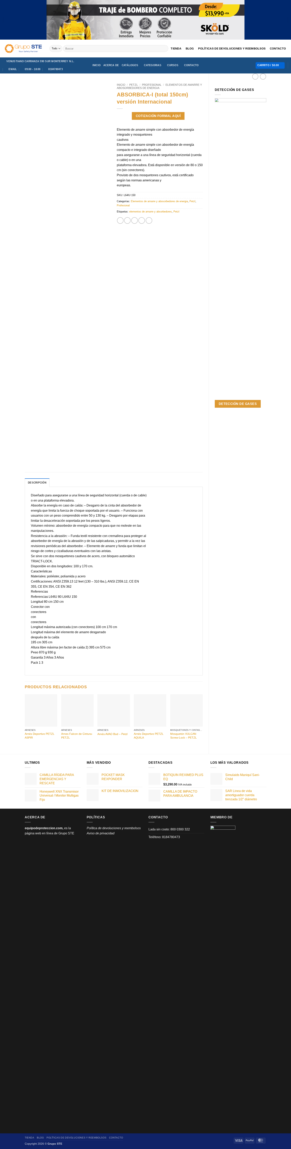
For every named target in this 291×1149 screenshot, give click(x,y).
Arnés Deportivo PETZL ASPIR (39, 735)
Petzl (133, 84)
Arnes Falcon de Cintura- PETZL (77, 735)
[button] (270, 65)
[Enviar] (164, 48)
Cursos (172, 65)
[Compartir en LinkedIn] (149, 220)
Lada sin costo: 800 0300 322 (169, 829)
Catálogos (130, 65)
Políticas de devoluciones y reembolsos (231, 48)
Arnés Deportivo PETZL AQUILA (148, 735)
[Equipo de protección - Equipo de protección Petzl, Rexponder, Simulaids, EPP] (23, 48)
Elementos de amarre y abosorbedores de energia (159, 201)
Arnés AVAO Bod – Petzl (112, 734)
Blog (190, 48)
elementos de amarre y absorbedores (150, 211)
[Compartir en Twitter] (127, 220)
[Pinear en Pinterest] (141, 220)
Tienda (176, 48)
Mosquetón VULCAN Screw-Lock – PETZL (183, 735)
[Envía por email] (134, 220)
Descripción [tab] (37, 482)
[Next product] (255, 76)
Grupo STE (66, 833)
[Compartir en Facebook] (120, 220)
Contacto (278, 48)
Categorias (152, 65)
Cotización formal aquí (158, 116)
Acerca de (111, 65)
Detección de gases (238, 404)
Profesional (152, 84)
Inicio (96, 65)
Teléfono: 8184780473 (164, 837)
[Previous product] (263, 76)
